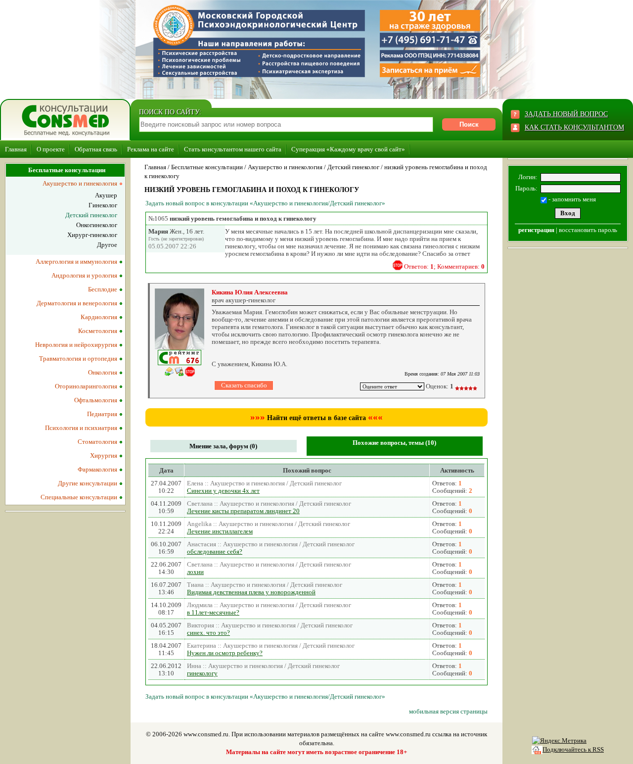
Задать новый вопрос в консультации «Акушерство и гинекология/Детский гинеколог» (265, 203)
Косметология (97, 330)
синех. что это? (208, 632)
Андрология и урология (84, 275)
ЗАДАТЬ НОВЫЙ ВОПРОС (566, 114)
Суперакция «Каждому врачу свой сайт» (348, 149)
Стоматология (97, 441)
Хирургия (103, 455)
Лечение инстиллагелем (220, 531)
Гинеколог (103, 205)
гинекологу (202, 673)
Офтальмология (95, 400)
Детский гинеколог (353, 167)
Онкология (102, 372)
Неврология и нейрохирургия (76, 344)
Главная (16, 149)
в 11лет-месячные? (213, 612)
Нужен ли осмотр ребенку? (225, 653)
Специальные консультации (79, 497)
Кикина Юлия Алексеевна (250, 292)
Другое (107, 244)
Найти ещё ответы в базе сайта (316, 418)
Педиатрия (102, 414)
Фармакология (97, 469)
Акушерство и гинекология (285, 167)
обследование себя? (214, 551)
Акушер (106, 195)
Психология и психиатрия (81, 427)
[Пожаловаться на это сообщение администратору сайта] (398, 265)
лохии (195, 571)
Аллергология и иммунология (76, 261)
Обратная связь (96, 149)
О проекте (51, 149)
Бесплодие (102, 289)
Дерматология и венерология (77, 303)
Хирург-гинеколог (92, 235)
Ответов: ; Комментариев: (444, 266)
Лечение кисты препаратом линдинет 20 (243, 511)
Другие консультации (87, 483)
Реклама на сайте (150, 149)
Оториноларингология (86, 386)
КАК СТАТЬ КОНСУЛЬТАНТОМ (574, 127)
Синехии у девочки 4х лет (223, 490)
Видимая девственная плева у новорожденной (251, 592)
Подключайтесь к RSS (573, 749)
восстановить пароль (588, 230)
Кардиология (99, 317)
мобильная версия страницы (448, 711)
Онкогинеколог (96, 225)
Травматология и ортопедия (78, 358)
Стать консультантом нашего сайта (232, 149)
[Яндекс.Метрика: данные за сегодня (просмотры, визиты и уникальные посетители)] (559, 740)
